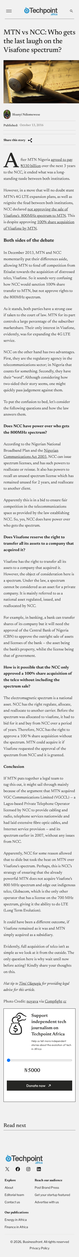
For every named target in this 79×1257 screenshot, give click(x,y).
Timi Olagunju (30, 984)
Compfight (53, 1002)
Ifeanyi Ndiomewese (26, 114)
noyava (32, 1002)
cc (64, 1002)
